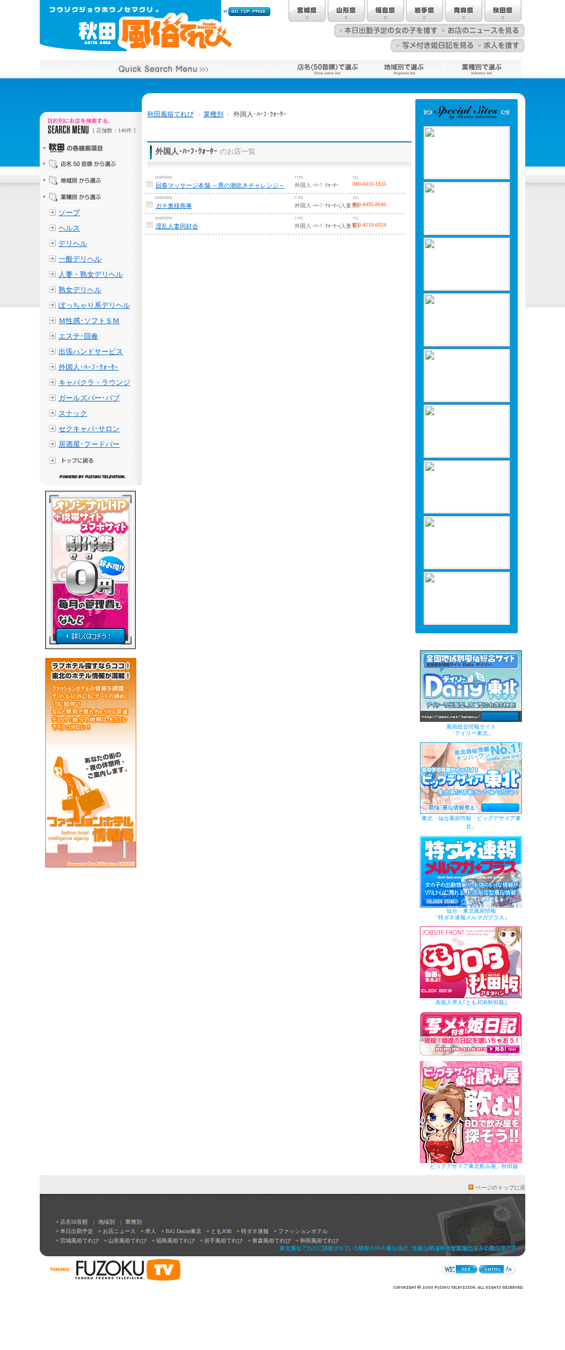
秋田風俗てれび (170, 114)
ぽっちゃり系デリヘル (94, 305)
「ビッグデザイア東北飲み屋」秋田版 (471, 1166)
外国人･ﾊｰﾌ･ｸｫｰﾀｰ (88, 367)
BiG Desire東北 (183, 1231)
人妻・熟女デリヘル (90, 274)
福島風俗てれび (175, 1241)
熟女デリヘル (80, 290)
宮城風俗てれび (79, 1241)
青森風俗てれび (271, 1241)
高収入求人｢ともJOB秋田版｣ (471, 1002)
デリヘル (72, 243)
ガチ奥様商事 (174, 205)
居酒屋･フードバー (89, 444)
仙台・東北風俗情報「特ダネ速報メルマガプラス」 (471, 914)
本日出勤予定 (76, 1231)
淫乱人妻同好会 (177, 226)
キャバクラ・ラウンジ (94, 382)
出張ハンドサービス (90, 351)
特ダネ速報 (255, 1231)
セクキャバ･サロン (89, 429)
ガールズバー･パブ (89, 398)
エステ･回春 (78, 336)
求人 (150, 1231)
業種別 (213, 114)
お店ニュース (119, 1231)
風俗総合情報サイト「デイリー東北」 (471, 730)
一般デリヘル (80, 259)
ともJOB (221, 1231)
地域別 (106, 1222)
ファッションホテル (303, 1231)
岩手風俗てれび (223, 1241)
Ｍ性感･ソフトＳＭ (89, 321)
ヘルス (69, 228)
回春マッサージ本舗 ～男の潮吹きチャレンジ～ (220, 185)
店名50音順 (74, 1222)
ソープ (69, 212)
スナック (72, 413)
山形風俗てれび (127, 1241)
